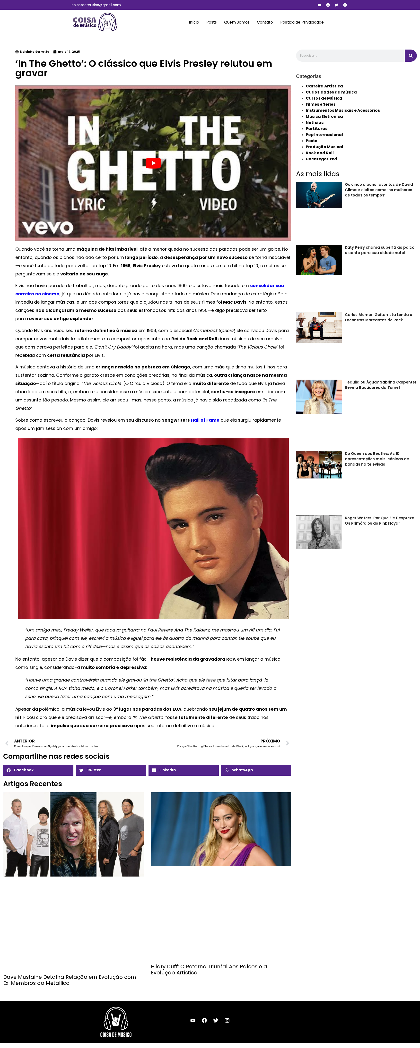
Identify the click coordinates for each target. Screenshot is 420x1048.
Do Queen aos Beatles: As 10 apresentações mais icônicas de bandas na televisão (377, 459)
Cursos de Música (324, 98)
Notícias (315, 122)
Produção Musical (324, 147)
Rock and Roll (320, 153)
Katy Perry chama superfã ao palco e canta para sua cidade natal (379, 250)
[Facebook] (328, 5)
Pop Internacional (324, 134)
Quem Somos (237, 22)
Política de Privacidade (302, 22)
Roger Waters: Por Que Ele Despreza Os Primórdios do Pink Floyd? (379, 520)
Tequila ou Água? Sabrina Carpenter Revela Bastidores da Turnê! (380, 385)
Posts (211, 22)
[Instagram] (345, 5)
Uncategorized (321, 159)
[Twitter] (336, 5)
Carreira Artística (324, 86)
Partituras (316, 128)
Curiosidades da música (331, 92)
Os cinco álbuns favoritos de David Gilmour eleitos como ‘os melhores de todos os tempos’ (379, 190)
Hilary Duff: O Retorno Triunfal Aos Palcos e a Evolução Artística (209, 969)
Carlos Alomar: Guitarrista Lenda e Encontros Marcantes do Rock (378, 317)
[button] (38, 770)
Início (194, 22)
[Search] (411, 56)
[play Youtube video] (153, 163)
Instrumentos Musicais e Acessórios (343, 110)
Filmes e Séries (320, 104)
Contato (265, 22)
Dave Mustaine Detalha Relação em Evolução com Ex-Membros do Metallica (69, 980)
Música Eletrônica (324, 116)
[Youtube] (319, 5)
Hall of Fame (205, 420)
